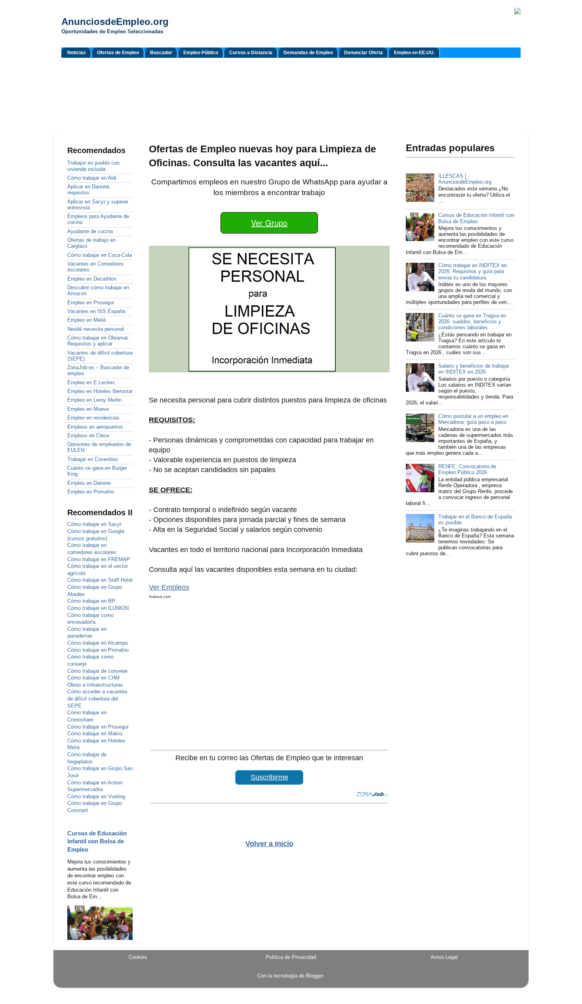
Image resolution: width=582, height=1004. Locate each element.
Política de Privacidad (291, 957)
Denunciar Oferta (363, 52)
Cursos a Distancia (250, 52)
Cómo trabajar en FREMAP (98, 559)
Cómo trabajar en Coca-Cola (99, 255)
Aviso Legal (444, 957)
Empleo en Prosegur (90, 303)
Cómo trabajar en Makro (94, 733)
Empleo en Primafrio (90, 492)
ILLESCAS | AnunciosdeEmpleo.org (464, 179)
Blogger (314, 976)
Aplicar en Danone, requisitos (89, 189)
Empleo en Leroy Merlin (94, 400)
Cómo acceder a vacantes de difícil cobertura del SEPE (97, 698)
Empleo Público (200, 52)
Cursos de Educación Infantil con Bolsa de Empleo (97, 841)
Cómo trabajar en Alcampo (97, 643)
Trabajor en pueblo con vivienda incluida (93, 166)
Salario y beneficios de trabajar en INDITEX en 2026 (473, 369)
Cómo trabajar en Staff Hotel (100, 580)
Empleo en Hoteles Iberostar (100, 391)
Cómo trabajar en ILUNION (98, 608)
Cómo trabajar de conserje (97, 671)
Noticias (76, 52)
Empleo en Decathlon (91, 279)
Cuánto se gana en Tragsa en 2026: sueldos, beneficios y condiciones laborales (472, 321)
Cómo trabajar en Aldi (91, 178)
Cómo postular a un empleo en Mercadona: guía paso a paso (473, 419)
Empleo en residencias (93, 418)
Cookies (138, 957)
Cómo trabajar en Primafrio (98, 650)
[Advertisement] (291, 94)
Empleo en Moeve (88, 409)
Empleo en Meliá (86, 320)
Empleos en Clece (88, 435)
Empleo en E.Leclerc (91, 382)
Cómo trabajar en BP (91, 601)
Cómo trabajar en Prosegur (98, 727)
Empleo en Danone (89, 483)
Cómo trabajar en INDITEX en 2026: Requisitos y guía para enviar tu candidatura (472, 271)
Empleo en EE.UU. (414, 52)
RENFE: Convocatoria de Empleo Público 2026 (467, 469)
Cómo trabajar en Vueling (96, 796)
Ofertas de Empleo (118, 52)
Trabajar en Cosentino (92, 459)
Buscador (161, 52)
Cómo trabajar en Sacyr (94, 524)
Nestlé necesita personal (95, 329)
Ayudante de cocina (90, 231)
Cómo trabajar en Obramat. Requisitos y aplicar (98, 341)
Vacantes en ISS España (96, 311)
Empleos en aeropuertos (95, 427)
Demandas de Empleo (308, 52)
